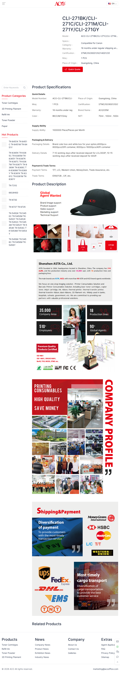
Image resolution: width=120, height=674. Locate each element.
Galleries (72, 653)
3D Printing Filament (11, 108)
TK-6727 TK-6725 (17, 207)
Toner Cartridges (10, 103)
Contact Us (73, 649)
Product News (42, 649)
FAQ (103, 649)
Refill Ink (6, 114)
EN (112, 3)
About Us (72, 644)
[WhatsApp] (117, 646)
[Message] (117, 641)
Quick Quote (74, 69)
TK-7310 (13, 185)
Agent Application (109, 644)
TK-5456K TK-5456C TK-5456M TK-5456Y (17, 242)
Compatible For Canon (91, 43)
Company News (42, 644)
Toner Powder (8, 120)
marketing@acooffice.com (105, 669)
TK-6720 (13, 200)
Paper (4, 126)
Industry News (42, 657)
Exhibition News (42, 653)
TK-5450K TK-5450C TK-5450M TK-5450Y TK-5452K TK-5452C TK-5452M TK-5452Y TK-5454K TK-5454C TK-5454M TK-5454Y (18, 223)
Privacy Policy (108, 653)
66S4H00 (13, 192)
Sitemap (105, 657)
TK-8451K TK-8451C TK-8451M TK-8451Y (18, 144)
